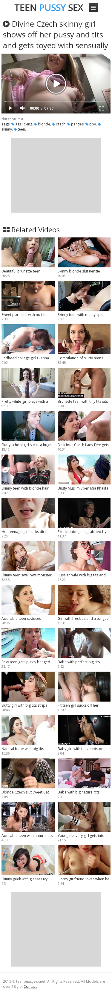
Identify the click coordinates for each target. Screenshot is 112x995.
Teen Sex (48, 7)
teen (21, 129)
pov (92, 124)
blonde (43, 124)
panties (77, 124)
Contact (30, 986)
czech (60, 124)
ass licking (23, 124)
